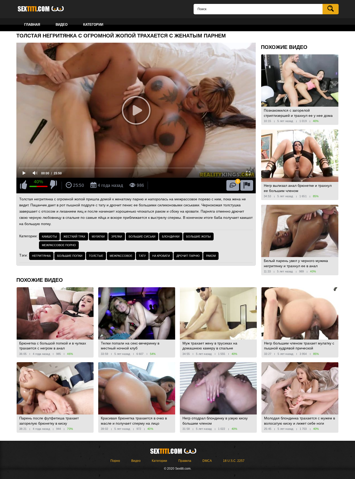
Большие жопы (198, 236)
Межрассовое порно (59, 245)
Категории (159, 461)
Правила (184, 461)
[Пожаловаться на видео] (246, 185)
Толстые (96, 255)
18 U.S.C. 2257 (234, 461)
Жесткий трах (74, 236)
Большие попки (69, 255)
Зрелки (116, 236)
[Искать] (331, 9)
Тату (142, 255)
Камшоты (49, 236)
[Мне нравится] (23, 185)
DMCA (207, 461)
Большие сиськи (142, 236)
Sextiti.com (45, 9)
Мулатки (98, 236)
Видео (136, 461)
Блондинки (171, 236)
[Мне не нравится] (53, 185)
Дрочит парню (188, 255)
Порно (115, 461)
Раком (211, 255)
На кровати (161, 255)
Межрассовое (121, 255)
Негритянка (41, 255)
